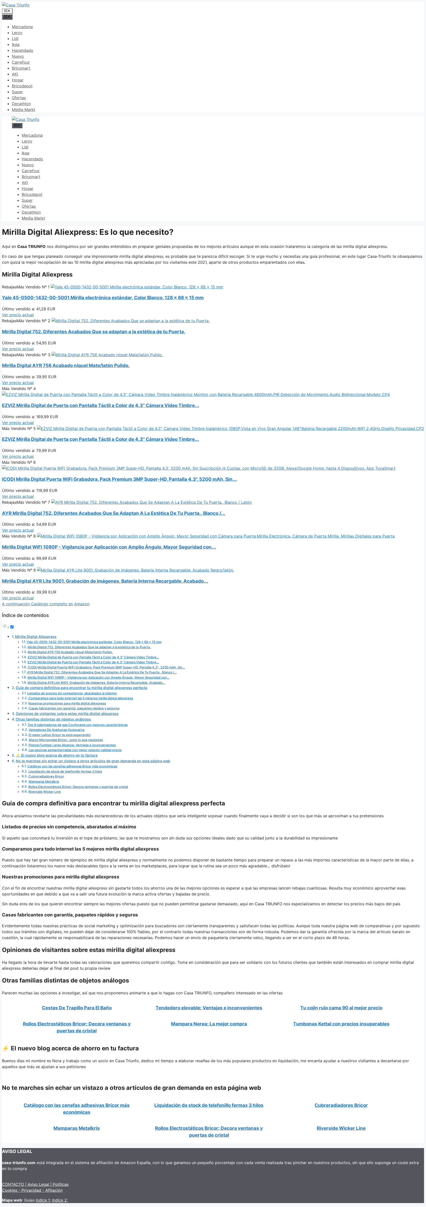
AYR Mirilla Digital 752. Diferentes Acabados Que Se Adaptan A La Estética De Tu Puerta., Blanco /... (113, 513)
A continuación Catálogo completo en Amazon (45, 603)
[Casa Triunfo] (16, 4)
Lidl (15, 38)
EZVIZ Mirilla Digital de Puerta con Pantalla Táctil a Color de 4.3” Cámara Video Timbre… (93, 657)
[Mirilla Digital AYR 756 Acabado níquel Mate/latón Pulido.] (107, 354)
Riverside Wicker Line (44, 792)
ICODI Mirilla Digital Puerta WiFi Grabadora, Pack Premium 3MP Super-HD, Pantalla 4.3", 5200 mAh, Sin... (119, 479)
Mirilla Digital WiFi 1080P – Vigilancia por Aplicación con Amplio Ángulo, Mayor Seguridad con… (99, 677)
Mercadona (22, 26)
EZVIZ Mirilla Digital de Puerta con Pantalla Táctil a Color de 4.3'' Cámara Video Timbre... (100, 405)
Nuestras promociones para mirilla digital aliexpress (67, 703)
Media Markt (23, 109)
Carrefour (21, 62)
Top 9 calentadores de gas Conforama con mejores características (78, 725)
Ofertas (19, 97)
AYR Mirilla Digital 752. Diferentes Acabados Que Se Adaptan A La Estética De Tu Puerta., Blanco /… (102, 672)
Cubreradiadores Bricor (46, 776)
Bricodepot (22, 85)
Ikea (15, 44)
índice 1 (43, 1200)
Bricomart (21, 68)
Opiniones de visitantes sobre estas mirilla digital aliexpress (67, 713)
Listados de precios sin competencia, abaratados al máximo (72, 693)
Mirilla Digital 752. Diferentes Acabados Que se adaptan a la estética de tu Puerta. (93, 331)
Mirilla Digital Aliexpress (35, 636)
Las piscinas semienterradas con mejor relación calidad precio (75, 750)
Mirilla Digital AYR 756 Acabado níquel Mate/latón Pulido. (66, 365)
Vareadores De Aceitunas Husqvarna (56, 730)
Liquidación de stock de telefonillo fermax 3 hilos (65, 771)
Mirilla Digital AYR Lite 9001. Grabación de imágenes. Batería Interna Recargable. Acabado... (105, 581)
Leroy (17, 32)
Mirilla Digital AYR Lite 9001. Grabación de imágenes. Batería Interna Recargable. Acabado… (96, 683)
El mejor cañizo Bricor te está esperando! (60, 735)
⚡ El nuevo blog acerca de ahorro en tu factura (56, 755)
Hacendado (22, 50)
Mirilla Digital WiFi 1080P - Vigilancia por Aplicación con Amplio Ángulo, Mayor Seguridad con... (109, 547)
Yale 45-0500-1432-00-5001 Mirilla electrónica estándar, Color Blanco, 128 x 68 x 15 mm (103, 297)
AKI (15, 74)
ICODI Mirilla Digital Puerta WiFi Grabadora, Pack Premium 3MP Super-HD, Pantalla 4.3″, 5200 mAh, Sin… (106, 667)
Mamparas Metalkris (44, 781)
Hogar (17, 79)
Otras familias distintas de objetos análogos (53, 719)
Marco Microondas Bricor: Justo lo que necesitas (66, 740)
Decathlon (21, 103)
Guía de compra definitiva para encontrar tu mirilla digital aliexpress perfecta (81, 688)
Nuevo (18, 56)
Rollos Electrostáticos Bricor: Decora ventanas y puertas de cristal (78, 787)
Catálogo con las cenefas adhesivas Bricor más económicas (72, 766)
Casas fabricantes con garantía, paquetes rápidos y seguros (74, 708)
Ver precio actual (18, 314)
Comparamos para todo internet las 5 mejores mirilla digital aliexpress (80, 698)
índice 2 (59, 1200)
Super (17, 91)
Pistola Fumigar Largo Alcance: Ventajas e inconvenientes (72, 745)
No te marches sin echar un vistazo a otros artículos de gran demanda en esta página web (93, 761)
